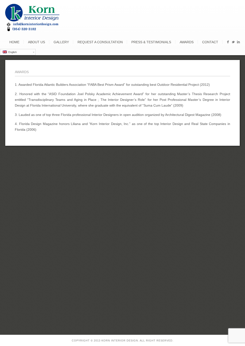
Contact (210, 42)
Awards (187, 42)
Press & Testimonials (151, 42)
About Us (36, 42)
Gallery (61, 42)
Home (14, 42)
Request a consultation (100, 42)
